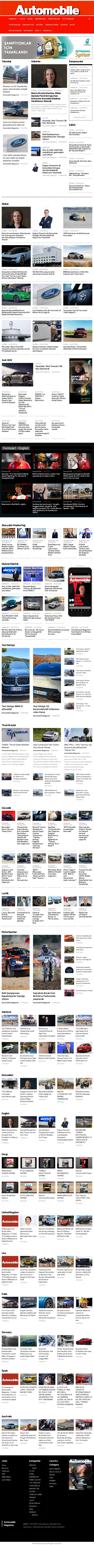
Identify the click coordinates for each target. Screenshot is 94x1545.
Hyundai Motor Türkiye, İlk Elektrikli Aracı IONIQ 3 (32, 588)
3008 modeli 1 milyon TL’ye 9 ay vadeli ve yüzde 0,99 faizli (80, 71)
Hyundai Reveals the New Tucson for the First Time (28, 1132)
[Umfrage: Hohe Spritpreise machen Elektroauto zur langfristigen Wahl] (28, 1341)
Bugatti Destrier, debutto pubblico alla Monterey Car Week (28, 1313)
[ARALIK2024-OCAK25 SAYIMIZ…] (10, 1163)
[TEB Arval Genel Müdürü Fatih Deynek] (47, 1047)
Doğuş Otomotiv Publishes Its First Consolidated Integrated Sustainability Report (65, 1135)
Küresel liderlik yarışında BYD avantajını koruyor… (58, 632)
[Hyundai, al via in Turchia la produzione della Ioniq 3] (65, 1302)
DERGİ (37, 30)
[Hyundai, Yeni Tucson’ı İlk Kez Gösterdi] (36, 122)
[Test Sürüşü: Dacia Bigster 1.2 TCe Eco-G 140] (69, 661)
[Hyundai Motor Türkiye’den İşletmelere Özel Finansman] (77, 331)
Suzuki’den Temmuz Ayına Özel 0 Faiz (80, 81)
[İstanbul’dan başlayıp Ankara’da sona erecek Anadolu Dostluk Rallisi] (69, 969)
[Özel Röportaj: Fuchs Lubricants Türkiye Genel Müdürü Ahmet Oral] (54, 533)
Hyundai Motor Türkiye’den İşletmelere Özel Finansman (75, 348)
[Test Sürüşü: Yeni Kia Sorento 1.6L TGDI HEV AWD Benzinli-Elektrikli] (69, 694)
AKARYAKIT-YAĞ (28, 25)
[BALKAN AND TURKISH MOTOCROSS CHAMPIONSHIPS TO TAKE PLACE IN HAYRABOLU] (84, 1122)
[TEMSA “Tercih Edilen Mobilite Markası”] (16, 735)
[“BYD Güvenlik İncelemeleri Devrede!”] (70, 816)
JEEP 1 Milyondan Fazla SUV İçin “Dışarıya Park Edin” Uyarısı (39, 874)
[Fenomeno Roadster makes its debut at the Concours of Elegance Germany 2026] (28, 1261)
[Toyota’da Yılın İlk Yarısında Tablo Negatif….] (77, 294)
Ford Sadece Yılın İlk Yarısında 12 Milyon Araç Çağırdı (47, 311)
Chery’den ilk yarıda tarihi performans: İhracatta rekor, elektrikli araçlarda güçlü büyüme (42, 429)
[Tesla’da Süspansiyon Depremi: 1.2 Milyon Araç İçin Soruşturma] (24, 858)
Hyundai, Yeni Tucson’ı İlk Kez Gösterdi (54, 122)
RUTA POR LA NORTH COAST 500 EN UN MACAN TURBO (28, 1389)
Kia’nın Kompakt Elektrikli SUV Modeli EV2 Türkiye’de (53, 588)
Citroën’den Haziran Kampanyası (77, 111)
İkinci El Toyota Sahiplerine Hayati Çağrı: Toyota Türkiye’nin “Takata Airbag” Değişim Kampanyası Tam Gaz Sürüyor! (39, 837)
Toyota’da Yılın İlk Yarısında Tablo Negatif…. (75, 311)
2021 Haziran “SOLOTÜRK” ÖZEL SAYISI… (83, 1198)
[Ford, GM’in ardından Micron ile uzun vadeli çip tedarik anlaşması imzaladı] (15, 143)
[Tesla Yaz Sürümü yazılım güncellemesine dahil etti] (15, 110)
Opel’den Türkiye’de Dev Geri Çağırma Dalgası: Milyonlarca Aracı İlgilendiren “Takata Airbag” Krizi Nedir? (54, 836)
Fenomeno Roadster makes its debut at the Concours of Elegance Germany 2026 (28, 1275)
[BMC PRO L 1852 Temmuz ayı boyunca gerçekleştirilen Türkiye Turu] (78, 735)
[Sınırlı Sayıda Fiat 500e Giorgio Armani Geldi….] (33, 603)
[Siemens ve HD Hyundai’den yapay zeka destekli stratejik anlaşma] (15, 74)
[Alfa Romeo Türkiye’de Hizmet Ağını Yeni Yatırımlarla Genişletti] (47, 1020)
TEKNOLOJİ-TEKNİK (51, 25)
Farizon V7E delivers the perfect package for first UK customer (47, 1231)
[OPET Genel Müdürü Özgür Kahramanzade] (70, 533)
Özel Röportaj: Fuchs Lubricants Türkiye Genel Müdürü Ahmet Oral (54, 550)
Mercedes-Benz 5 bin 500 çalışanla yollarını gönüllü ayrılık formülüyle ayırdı (16, 349)
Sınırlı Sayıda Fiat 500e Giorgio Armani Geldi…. (32, 618)
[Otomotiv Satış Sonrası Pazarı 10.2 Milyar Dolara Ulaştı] (65, 1047)
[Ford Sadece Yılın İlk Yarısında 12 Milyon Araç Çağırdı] (47, 294)
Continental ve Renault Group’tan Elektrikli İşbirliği (23, 917)
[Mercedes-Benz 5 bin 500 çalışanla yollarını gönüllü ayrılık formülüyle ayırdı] (16, 331)
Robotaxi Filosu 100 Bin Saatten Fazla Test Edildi (53, 618)
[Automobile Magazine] (47, 8)
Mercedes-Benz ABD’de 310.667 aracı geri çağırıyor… (54, 873)
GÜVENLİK (63, 25)
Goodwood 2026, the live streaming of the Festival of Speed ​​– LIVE (75, 506)
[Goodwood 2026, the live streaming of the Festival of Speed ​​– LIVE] (77, 491)
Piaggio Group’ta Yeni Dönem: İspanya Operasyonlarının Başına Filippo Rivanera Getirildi (28, 1096)
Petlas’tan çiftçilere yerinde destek (85, 915)
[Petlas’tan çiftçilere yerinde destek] (85, 901)
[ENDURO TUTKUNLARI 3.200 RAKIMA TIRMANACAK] (65, 1083)
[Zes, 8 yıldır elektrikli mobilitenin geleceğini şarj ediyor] (36, 151)
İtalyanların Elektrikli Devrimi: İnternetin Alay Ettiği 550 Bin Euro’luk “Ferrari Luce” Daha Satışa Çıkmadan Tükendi (14, 275)
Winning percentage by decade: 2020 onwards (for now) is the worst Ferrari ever (76, 476)
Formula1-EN (6, 471)
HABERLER (12, 19)
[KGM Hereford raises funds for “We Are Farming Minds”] (84, 1221)
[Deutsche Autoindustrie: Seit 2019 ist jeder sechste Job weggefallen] (47, 1341)
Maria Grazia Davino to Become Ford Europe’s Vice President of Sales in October (10, 1135)
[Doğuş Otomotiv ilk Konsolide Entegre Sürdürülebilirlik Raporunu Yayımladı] (36, 167)
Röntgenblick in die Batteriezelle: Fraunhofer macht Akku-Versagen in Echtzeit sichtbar (9, 1354)
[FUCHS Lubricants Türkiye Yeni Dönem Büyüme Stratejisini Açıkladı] (85, 533)
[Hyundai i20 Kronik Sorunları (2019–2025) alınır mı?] (84, 1047)
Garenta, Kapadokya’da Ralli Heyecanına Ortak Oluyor (83, 938)
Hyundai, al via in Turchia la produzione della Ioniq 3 (65, 1313)
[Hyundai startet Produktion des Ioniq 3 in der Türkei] (84, 1341)
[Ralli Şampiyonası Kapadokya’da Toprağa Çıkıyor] (36, 135)
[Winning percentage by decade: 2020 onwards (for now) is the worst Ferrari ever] (77, 461)
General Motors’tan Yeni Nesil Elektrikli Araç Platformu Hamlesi (9, 427)
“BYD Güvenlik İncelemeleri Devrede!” (69, 829)
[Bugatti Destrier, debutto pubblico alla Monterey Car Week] (28, 1302)
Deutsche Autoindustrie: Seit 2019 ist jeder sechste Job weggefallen (46, 1354)
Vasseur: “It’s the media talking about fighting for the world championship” (15, 476)
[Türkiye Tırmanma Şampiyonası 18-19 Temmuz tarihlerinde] (69, 981)
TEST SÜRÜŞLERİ (68, 19)
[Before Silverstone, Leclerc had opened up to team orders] (47, 461)
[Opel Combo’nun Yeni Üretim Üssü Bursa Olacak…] (47, 735)
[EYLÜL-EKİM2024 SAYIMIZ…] (28, 1163)
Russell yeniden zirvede (84, 990)
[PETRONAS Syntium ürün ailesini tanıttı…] (24, 533)
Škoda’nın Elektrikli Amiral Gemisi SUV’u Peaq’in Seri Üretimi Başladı (9, 398)
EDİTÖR (71, 130)
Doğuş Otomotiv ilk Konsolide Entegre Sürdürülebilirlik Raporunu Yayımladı (51, 169)
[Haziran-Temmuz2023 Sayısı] (84, 1163)
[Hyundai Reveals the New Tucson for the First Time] (28, 1122)
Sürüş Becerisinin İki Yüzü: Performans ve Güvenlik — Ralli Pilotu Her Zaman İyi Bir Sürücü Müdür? (80, 148)
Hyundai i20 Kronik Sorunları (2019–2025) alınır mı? (83, 1058)
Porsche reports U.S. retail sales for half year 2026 (65, 1272)
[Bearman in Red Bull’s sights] (16, 491)
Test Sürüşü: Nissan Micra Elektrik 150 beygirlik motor (82, 683)
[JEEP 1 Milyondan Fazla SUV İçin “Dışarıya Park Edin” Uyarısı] (39, 858)
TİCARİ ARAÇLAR (14, 25)
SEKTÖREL (39, 25)
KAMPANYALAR (40, 19)
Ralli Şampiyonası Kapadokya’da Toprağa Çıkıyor (53, 136)
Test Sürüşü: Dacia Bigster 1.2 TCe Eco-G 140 (83, 661)
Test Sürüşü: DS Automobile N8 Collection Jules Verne (46, 709)
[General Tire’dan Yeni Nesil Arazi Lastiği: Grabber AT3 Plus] (39, 901)
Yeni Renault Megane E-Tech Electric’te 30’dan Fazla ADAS (81, 632)
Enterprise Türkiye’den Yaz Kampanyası (80, 102)
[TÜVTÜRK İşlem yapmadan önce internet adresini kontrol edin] (84, 1020)
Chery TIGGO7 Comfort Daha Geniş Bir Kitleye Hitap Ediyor (58, 397)
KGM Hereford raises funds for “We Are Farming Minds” (84, 1231)
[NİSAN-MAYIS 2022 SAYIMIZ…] (65, 1187)
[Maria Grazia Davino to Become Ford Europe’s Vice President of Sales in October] (10, 1122)
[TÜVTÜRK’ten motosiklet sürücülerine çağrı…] (10, 1083)
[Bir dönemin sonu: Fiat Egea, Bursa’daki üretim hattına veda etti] (28, 1047)
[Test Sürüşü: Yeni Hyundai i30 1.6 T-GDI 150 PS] (69, 706)
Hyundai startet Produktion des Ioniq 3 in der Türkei (83, 1351)
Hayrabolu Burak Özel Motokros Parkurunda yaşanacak (44, 996)
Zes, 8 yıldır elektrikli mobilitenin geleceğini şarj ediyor (53, 152)
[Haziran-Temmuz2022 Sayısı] (47, 1187)
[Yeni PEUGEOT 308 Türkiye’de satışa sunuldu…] (11, 603)
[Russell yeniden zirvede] (69, 993)
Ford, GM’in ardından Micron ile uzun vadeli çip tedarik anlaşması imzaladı (15, 158)
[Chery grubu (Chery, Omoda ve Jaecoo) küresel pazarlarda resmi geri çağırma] (85, 816)
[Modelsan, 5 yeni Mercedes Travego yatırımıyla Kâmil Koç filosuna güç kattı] (69, 792)
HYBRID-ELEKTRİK (54, 19)
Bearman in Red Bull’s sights (14, 504)
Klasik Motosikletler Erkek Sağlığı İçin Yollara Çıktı (46, 1094)
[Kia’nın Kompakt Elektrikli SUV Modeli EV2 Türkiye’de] (54, 574)
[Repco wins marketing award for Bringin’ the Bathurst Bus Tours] (28, 1425)
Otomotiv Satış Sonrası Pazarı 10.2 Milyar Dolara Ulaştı (64, 1058)
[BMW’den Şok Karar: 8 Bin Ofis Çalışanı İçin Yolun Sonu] (77, 256)
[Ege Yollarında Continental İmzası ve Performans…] (54, 901)
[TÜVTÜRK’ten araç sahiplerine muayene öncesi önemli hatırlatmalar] (10, 1020)
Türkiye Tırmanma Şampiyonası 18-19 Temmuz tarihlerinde (83, 981)
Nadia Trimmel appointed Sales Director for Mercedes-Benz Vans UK (28, 1234)
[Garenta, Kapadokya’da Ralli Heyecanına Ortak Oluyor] (69, 938)
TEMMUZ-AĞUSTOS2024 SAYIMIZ (45, 1173)
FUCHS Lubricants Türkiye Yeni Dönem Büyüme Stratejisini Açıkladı (85, 550)
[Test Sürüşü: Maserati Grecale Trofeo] (69, 673)
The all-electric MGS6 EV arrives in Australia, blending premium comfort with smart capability (65, 1438)
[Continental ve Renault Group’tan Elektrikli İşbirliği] (24, 901)
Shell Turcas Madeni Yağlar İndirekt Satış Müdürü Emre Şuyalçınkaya (8, 549)
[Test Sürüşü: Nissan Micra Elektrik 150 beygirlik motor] (69, 682)
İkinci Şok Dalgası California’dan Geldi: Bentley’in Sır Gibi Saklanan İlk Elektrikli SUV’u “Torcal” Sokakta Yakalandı (25, 403)
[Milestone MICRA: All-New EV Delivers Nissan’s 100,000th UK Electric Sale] (65, 1221)
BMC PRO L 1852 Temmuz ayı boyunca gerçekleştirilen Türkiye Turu (78, 747)
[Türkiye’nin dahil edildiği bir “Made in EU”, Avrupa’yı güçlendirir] (7, 776)
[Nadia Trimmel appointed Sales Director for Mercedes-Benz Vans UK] (28, 1221)
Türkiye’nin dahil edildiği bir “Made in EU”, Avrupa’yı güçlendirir (21, 777)
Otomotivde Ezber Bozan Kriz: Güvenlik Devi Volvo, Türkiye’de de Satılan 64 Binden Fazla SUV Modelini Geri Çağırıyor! (23, 835)
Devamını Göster (80, 117)
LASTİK (72, 25)
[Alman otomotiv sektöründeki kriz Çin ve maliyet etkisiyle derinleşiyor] (47, 331)
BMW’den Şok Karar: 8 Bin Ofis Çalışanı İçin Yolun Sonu (75, 273)
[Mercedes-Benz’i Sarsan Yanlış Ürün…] (8, 816)
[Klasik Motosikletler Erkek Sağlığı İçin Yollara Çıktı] (47, 1083)
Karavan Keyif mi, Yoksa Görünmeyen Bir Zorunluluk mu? (79, 188)
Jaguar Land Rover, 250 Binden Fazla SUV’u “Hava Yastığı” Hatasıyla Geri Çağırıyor (8, 876)
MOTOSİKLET (28, 30)
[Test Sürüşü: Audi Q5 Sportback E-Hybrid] (69, 651)
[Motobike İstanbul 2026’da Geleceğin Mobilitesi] (84, 1083)
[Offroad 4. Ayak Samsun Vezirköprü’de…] (69, 959)
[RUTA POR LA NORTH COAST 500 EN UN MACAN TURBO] (28, 1379)
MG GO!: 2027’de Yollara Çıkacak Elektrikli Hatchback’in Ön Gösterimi (12, 633)
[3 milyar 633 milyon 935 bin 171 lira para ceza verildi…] (70, 901)
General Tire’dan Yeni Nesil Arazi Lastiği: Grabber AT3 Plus (38, 918)
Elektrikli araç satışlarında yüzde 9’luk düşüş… (27, 1031)
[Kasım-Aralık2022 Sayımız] (10, 1187)
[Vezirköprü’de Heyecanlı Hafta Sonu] (69, 949)
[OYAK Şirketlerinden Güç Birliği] (39, 533)
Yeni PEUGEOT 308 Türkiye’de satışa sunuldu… (10, 618)
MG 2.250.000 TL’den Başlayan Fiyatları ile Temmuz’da (78, 92)
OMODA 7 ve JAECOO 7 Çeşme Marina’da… (40, 397)
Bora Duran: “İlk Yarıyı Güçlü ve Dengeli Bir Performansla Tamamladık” (34, 633)
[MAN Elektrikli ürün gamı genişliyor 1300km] (38, 792)
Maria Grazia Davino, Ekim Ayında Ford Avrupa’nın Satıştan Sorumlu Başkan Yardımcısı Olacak (46, 97)
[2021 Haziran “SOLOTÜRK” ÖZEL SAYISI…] (84, 1187)
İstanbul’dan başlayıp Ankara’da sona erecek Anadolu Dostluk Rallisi (84, 970)
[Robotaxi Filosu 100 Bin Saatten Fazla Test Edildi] (54, 603)
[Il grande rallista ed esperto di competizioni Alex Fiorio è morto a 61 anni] (84, 1302)
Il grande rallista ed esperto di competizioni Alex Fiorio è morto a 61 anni (83, 1315)
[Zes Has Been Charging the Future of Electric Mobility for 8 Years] (47, 1122)
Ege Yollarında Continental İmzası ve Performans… (54, 916)
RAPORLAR (47, 30)
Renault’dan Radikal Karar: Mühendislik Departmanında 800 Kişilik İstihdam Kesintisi (16, 312)
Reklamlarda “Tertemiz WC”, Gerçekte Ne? (79, 174)
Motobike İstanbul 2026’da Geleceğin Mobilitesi (83, 1094)
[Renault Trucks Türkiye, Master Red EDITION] (7, 792)
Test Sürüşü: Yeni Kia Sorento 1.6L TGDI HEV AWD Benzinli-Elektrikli (83, 694)
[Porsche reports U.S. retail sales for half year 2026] (65, 1261)
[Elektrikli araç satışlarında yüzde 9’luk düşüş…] (28, 1020)
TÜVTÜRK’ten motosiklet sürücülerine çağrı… (9, 1094)
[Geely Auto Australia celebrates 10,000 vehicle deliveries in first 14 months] (84, 1425)
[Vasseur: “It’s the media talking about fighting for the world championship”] (16, 461)
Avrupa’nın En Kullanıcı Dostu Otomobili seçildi (58, 426)
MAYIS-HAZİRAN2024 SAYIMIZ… (62, 1173)
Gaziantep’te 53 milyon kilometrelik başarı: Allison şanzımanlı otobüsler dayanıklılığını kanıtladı (53, 779)
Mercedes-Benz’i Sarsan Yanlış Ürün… (7, 829)
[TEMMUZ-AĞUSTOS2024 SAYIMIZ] (47, 1163)
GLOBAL (30, 19)
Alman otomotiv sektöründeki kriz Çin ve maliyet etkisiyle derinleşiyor (45, 349)
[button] (89, 19)
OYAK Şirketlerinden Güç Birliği (39, 547)
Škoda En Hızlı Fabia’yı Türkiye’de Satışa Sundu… (9, 1058)
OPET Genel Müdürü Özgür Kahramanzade (69, 547)
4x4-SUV (45, 118)
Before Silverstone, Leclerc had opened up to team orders (46, 475)
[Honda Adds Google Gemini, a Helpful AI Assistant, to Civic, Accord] (84, 1261)
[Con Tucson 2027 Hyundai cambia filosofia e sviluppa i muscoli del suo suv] (10, 1302)
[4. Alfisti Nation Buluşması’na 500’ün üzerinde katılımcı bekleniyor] (65, 1020)
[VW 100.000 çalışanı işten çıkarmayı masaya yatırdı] (47, 256)
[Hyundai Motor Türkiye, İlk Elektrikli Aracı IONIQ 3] (33, 574)
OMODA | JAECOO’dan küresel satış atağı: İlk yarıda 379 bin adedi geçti (25, 428)
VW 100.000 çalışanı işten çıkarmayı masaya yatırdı (44, 273)
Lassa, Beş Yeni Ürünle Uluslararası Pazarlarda (8, 916)
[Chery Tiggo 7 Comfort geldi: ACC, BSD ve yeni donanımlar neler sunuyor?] (70, 858)
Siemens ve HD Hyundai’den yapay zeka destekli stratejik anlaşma (15, 89)
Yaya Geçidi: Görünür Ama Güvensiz (80, 162)
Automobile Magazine (11, 95)
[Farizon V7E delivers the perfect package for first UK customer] (47, 1221)
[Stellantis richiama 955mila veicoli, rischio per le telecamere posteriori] (47, 1302)
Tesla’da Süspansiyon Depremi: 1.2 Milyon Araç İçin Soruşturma (22, 875)
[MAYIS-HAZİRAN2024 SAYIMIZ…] (65, 1163)
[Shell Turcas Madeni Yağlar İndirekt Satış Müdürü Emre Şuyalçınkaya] (8, 533)
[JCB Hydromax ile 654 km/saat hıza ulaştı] (77, 217)
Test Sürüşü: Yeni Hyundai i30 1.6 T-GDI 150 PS (83, 706)
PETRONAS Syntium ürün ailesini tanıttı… (24, 547)
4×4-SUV (22, 19)
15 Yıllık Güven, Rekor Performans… (78, 134)
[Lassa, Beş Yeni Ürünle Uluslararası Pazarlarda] (8, 901)
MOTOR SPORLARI (15, 30)
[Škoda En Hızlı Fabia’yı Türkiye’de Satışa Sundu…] (10, 1047)
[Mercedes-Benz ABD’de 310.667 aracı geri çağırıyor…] (54, 858)
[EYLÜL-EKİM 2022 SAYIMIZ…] (28, 1187)
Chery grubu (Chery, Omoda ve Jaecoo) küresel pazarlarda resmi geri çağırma (85, 833)
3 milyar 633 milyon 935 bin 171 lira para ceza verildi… (69, 916)
